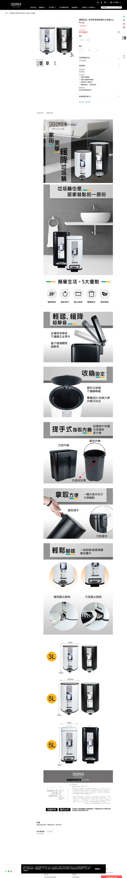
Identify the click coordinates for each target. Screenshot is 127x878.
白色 (88, 40)
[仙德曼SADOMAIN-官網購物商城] (16, 5)
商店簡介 (46, 874)
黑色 (81, 40)
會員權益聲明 (75, 877)
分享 (82, 102)
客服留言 (74, 874)
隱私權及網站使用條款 (50, 877)
